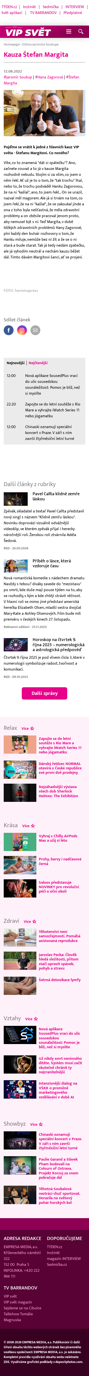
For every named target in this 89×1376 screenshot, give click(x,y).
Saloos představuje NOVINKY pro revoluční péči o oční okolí (59, 887)
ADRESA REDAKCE (22, 1238)
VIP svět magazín (18, 1302)
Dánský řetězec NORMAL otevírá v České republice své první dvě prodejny (60, 768)
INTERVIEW (75, 7)
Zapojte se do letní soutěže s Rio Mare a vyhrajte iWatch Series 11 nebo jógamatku (52, 410)
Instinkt (29, 7)
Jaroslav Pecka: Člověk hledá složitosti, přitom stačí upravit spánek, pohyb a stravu (59, 962)
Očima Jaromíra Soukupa (40, 44)
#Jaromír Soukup (18, 77)
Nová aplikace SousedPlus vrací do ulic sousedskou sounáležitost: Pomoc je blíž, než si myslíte (52, 385)
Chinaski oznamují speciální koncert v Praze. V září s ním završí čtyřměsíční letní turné (49, 433)
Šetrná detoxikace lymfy (60, 980)
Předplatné (73, 13)
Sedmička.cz (57, 1264)
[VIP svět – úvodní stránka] (28, 31)
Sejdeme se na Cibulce (22, 1308)
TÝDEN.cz (9, 7)
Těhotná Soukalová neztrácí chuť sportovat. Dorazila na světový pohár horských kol (59, 1196)
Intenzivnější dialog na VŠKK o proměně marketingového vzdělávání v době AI (58, 1090)
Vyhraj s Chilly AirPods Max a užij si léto (58, 838)
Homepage (12, 44)
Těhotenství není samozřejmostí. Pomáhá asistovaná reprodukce (59, 936)
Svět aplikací (11, 13)
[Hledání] (80, 32)
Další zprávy (45, 693)
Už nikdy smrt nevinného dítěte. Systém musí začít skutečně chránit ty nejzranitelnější (60, 1065)
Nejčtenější (38, 363)
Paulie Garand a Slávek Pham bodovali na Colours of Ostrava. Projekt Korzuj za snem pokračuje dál (58, 1168)
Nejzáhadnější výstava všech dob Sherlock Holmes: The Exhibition (58, 791)
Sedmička (51, 7)
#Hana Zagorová (49, 77)
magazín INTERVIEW (64, 1258)
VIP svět (10, 1296)
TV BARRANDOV (43, 13)
